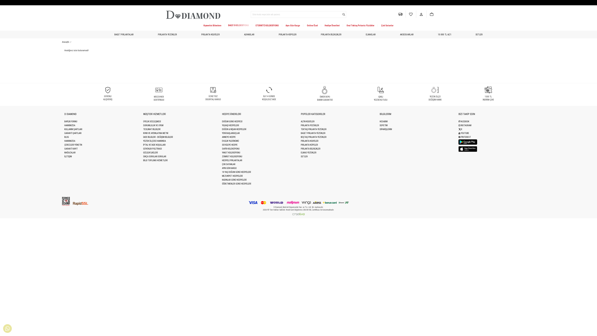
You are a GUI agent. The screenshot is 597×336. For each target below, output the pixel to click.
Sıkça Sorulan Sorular (154, 156)
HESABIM (384, 121)
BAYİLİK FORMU (70, 121)
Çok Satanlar (387, 25)
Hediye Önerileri (332, 25)
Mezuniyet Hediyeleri (232, 176)
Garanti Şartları (72, 133)
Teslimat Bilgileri (151, 129)
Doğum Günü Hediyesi (232, 121)
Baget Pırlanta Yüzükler (313, 133)
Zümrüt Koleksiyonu (232, 156)
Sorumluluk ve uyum (153, 125)
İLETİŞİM (68, 156)
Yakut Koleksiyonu (231, 152)
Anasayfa (66, 42)
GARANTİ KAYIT (71, 148)
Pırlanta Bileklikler (331, 34)
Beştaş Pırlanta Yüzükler (313, 137)
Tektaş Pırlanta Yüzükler (313, 129)
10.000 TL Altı (444, 34)
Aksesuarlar (407, 34)
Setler (479, 34)
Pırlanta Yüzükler (167, 34)
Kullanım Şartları (73, 129)
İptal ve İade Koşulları (154, 145)
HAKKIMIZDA (69, 141)
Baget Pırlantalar (124, 34)
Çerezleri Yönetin (73, 145)
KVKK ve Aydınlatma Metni (155, 133)
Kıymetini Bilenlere (212, 25)
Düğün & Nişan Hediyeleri (234, 129)
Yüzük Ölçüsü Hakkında (154, 141)
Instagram (465, 125)
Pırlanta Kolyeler (210, 34)
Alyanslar (249, 34)
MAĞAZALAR (70, 152)
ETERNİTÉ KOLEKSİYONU (267, 25)
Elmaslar (371, 34)
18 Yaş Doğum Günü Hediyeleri (236, 172)
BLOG (66, 137)
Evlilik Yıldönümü (230, 141)
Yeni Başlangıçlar (231, 133)
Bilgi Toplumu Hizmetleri (155, 160)
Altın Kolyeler (308, 121)
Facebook (464, 121)
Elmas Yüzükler (308, 152)
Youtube (464, 133)
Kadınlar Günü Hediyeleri (234, 180)
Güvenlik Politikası (152, 148)
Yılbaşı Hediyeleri (230, 125)
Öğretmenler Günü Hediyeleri (236, 183)
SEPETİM (384, 125)
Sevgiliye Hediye (230, 145)
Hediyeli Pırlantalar (232, 160)
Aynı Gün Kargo (293, 25)
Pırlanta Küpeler (288, 34)
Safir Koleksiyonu (231, 148)
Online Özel (312, 25)
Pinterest (465, 137)
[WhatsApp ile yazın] (7, 328)
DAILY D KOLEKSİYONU (238, 25)
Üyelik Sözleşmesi (152, 121)
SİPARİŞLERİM (386, 129)
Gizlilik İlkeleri (150, 152)
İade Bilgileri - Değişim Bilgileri (158, 137)
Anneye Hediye (229, 137)
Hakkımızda (69, 125)
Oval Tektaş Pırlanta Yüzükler (360, 25)
